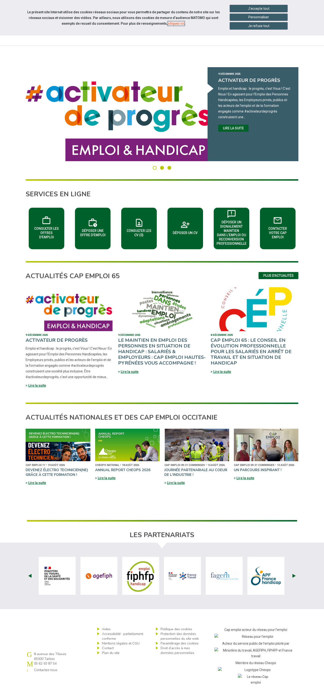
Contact (108, 648)
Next (294, 576)
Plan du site (111, 653)
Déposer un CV (188, 227)
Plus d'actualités (278, 275)
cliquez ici (176, 23)
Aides (106, 629)
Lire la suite (233, 128)
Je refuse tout (258, 26)
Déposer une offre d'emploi (95, 227)
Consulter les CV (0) (142, 227)
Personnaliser (258, 17)
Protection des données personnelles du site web (180, 636)
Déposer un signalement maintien (233, 226)
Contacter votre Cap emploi (282, 227)
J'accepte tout (258, 8)
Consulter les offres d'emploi (49, 227)
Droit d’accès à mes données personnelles (177, 650)
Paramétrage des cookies (180, 643)
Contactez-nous (45, 670)
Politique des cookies (176, 629)
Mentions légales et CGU (120, 643)
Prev (30, 576)
